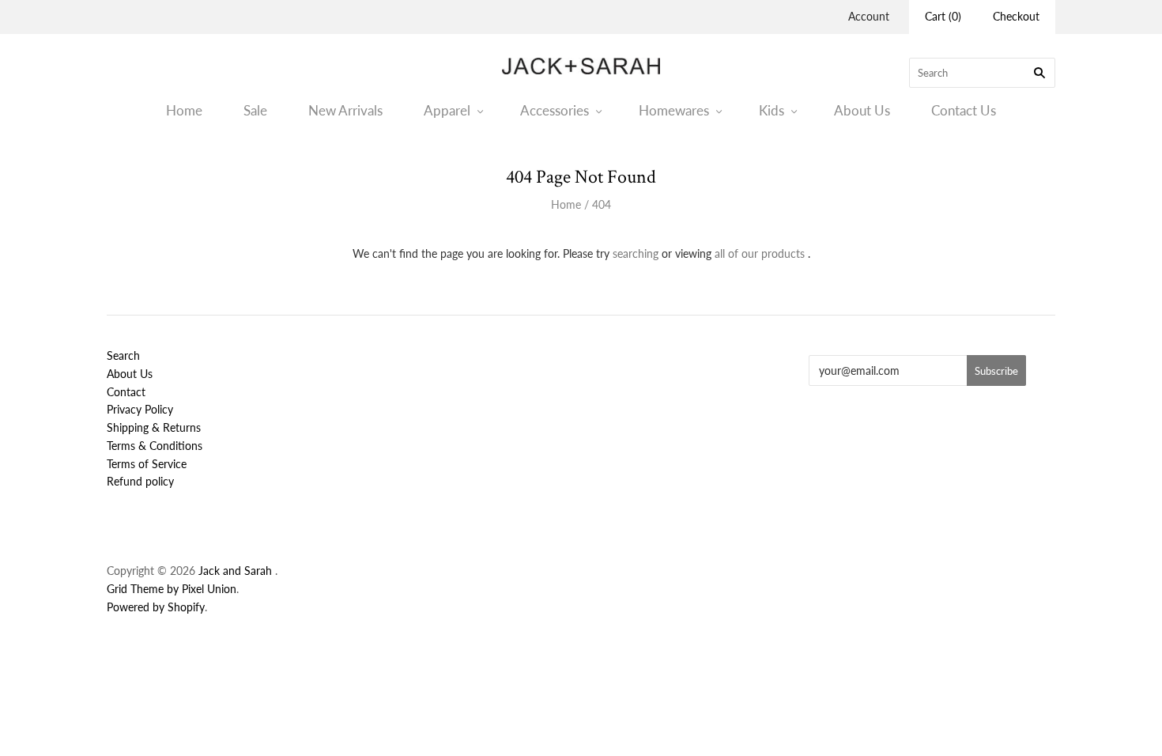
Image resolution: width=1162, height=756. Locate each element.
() (943, 16)
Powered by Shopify (156, 607)
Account (868, 16)
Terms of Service (147, 464)
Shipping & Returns (154, 427)
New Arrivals (345, 110)
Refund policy (140, 481)
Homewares (674, 110)
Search (123, 355)
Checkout (1016, 16)
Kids (771, 110)
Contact (126, 392)
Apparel (447, 110)
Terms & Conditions (154, 445)
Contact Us (963, 110)
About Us (862, 110)
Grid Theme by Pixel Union (171, 588)
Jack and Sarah (236, 570)
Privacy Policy (140, 409)
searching (635, 253)
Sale (255, 110)
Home (184, 110)
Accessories (554, 110)
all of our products (760, 253)
